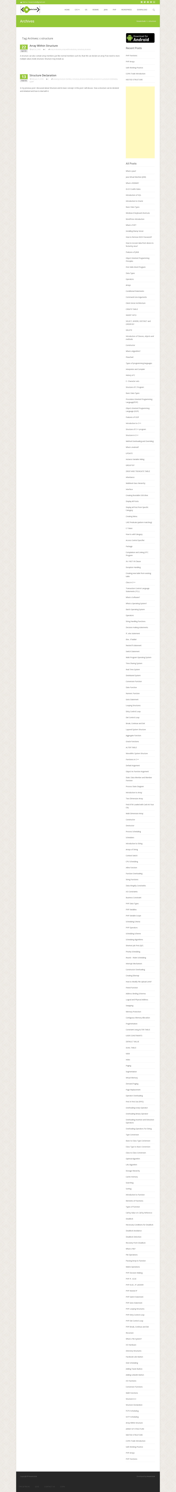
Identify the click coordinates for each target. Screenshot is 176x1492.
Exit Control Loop (132, 717)
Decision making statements (137, 627)
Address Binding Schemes (136, 993)
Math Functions (132, 1393)
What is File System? (134, 1339)
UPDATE (129, 453)
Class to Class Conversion (136, 1153)
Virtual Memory (132, 1078)
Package (129, 546)
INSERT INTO (131, 315)
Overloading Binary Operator (137, 1114)
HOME (67, 9)
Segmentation (131, 1071)
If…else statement (133, 633)
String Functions (132, 879)
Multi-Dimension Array (134, 813)
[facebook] (141, 3)
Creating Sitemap (132, 975)
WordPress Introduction (135, 219)
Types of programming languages (139, 363)
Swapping (129, 1005)
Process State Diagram (135, 786)
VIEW (128, 1054)
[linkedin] (154, 3)
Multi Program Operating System (138, 657)
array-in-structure (56, 49)
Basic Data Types (132, 207)
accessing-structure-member (62, 79)
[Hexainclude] (28, 9)
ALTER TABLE (131, 747)
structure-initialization (110, 79)
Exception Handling (133, 567)
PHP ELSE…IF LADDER (134, 1285)
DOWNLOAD (142, 9)
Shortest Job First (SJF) (134, 945)
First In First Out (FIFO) (135, 1101)
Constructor (130, 345)
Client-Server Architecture (135, 303)
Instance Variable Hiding (135, 459)
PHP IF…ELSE (131, 1279)
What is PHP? (131, 225)
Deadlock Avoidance (134, 1231)
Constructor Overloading (135, 969)
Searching (129, 1183)
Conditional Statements (135, 291)
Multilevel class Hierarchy (135, 483)
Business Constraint (133, 897)
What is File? (130, 1249)
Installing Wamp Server (135, 231)
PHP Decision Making (134, 1273)
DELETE (129, 330)
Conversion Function (134, 681)
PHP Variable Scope (133, 915)
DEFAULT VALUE (132, 1041)
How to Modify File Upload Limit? (139, 982)
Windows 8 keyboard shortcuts (138, 213)
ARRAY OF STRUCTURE (135, 1429)
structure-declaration (86, 79)
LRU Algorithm (131, 1165)
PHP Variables (131, 909)
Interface (129, 489)
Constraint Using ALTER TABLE (138, 1029)
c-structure (80, 49)
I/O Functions (131, 1381)
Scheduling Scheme (133, 933)
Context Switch (131, 855)
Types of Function (133, 1207)
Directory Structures (133, 1351)
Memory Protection (133, 1012)
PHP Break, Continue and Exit (137, 1327)
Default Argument (133, 765)
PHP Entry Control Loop (135, 1315)
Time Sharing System (134, 663)
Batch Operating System (135, 609)
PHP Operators (132, 927)
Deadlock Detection (133, 1237)
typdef (32, 82)
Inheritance (130, 477)
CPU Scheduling (132, 861)
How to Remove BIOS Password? (139, 237)
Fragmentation (131, 1023)
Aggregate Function (133, 735)
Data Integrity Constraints (136, 885)
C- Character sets (132, 381)
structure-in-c (98, 79)
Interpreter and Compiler (135, 369)
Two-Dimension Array (134, 798)
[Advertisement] (140, 122)
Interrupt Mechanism (134, 963)
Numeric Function (133, 693)
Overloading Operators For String (139, 1129)
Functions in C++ (132, 759)
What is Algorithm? (133, 351)
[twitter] (145, 3)
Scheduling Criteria (133, 921)
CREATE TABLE (132, 309)
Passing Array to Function (136, 1261)
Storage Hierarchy (133, 1171)
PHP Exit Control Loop (134, 1321)
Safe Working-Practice (134, 68)
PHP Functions (131, 55)
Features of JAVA (132, 252)
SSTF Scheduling (132, 1417)
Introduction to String (134, 843)
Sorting (128, 1189)
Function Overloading (134, 873)
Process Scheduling (133, 831)
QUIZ (37, 1486)
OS (86, 9)
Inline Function (131, 867)
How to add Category (134, 534)
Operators (130, 279)
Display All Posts (132, 501)
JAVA (106, 9)
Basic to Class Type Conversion (138, 1141)
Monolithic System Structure (137, 753)
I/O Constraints (132, 891)
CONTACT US (49, 1486)
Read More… (25, 63)
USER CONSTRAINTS (134, 1035)
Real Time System (133, 669)
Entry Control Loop (133, 711)
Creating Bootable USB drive (137, 495)
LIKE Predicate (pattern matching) (139, 522)
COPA (62, 1486)
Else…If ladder (131, 639)
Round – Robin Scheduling (136, 957)
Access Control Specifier (135, 540)
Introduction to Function (135, 1195)
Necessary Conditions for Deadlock (139, 1225)
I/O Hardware (131, 1345)
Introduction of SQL (133, 195)
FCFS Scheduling (132, 1411)
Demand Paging (132, 1084)
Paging (128, 1065)
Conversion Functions (134, 1387)
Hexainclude (151, 1476)
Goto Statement (132, 699)
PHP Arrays (130, 61)
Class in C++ (130, 582)
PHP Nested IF (131, 1291)
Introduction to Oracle (134, 201)
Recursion (129, 1333)
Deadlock (129, 1219)
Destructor (130, 825)
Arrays (128, 285)
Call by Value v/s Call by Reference (139, 1213)
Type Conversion (132, 1135)
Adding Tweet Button (134, 1369)
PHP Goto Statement (134, 1303)
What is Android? (132, 447)
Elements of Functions (134, 1201)
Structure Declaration (43, 75)
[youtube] (151, 3)
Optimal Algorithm (133, 1159)
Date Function (131, 687)
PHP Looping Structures (135, 1309)
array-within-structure (69, 49)
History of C (130, 375)
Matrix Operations (133, 1267)
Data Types (130, 273)
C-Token (129, 528)
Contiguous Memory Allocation (138, 1018)
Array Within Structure (44, 45)
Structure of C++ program (136, 429)
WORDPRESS (126, 9)
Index (128, 1060)
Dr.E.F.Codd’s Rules (133, 189)
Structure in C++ (132, 435)
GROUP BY (130, 465)
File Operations (132, 1255)
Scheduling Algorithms (134, 939)
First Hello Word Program (136, 267)
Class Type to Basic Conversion (138, 1147)
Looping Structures (133, 705)
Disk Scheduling (132, 1363)
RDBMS (96, 9)
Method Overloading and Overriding (139, 441)
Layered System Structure (136, 729)
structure (88, 49)
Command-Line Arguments (136, 297)
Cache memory (132, 1177)
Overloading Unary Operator (137, 1108)
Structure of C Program (135, 387)
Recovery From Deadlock (135, 1243)
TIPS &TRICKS (24, 1486)
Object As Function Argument (137, 771)
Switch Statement (132, 651)
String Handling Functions (135, 621)
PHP (114, 9)
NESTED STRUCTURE (134, 79)
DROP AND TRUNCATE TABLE (138, 471)
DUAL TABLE (131, 1048)
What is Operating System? (136, 603)
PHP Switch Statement (134, 1297)
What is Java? (131, 171)
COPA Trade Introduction (135, 73)
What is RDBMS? (132, 183)
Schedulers (130, 837)
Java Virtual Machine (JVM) (136, 177)
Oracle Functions (132, 741)
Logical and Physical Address (137, 999)
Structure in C (131, 1399)
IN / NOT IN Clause (133, 561)
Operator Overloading (134, 1096)
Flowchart (129, 357)
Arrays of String (132, 849)
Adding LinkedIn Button (135, 1375)
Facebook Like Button (134, 1357)
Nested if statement (133, 645)
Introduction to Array (134, 792)
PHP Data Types (132, 903)
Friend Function (132, 987)
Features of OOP (132, 417)
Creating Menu (131, 516)
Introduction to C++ (133, 423)
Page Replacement (133, 1090)
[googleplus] (148, 3)
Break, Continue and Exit (135, 723)
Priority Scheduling (133, 951)
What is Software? (133, 597)
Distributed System (133, 675)
